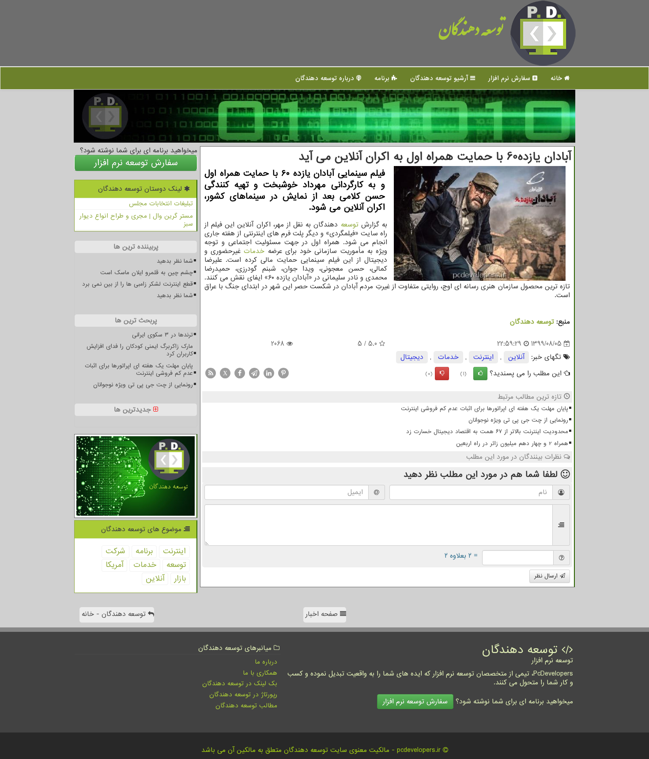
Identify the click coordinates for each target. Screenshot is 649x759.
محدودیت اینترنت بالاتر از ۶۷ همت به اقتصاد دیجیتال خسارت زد (487, 431)
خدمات (254, 251)
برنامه (383, 78)
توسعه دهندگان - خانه (115, 614)
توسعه (349, 224)
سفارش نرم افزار (510, 78)
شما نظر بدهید (175, 261)
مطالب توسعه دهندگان (246, 705)
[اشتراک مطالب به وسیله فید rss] (210, 373)
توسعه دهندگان (471, 33)
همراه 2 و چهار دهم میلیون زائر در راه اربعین (512, 443)
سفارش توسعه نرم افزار (136, 163)
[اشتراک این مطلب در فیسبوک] (240, 373)
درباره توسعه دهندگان (325, 78)
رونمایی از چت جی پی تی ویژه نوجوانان (518, 420)
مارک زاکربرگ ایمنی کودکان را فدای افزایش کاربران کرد (140, 350)
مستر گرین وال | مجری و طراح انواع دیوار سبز (136, 220)
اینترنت (483, 357)
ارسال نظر (547, 576)
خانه (557, 78)
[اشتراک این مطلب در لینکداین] (269, 373)
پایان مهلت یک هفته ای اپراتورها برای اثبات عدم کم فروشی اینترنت (484, 408)
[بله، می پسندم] (480, 373)
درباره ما (266, 662)
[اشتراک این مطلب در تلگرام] (254, 373)
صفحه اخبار (323, 614)
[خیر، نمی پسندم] (442, 373)
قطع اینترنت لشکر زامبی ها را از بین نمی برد (137, 284)
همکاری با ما (260, 673)
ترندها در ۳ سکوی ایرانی (162, 335)
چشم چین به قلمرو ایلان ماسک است (146, 272)
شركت (115, 551)
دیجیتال (411, 357)
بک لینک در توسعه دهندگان (239, 683)
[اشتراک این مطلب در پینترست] (283, 373)
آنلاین (516, 357)
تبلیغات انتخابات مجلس (161, 203)
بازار (180, 579)
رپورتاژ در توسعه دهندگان (243, 694)
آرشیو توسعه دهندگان (440, 78)
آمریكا (114, 565)
